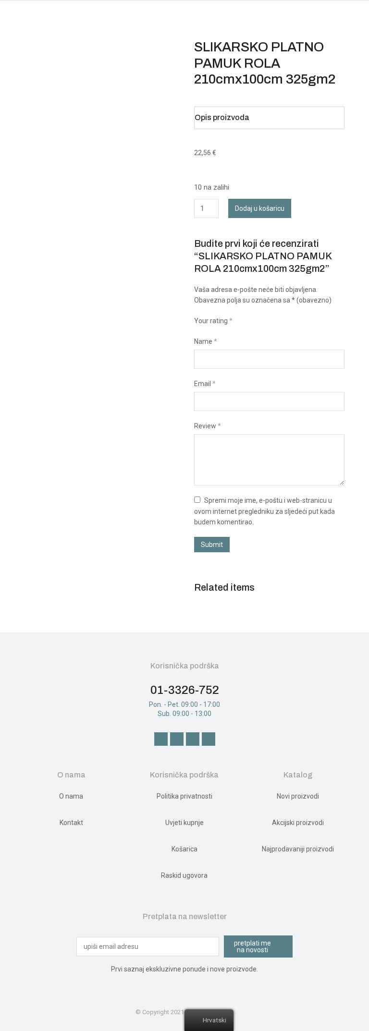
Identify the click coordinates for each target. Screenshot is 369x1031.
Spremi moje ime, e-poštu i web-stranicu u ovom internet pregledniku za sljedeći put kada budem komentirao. (264, 511)
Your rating (213, 321)
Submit (212, 544)
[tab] (269, 118)
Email (205, 384)
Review (207, 426)
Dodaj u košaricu (259, 208)
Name (205, 341)
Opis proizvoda (222, 117)
